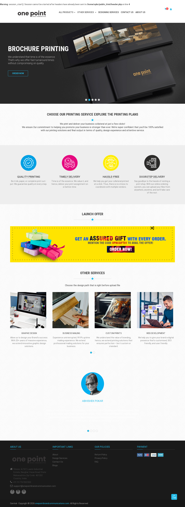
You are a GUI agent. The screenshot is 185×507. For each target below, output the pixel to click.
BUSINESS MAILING (71, 333)
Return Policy (101, 454)
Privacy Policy (101, 458)
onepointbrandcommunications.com (52, 503)
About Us (140, 12)
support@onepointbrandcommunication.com (35, 486)
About (55, 454)
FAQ (96, 462)
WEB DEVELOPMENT (155, 333)
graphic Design (29, 333)
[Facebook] (12, 492)
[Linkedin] (24, 492)
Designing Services (108, 12)
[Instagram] (18, 492)
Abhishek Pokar (92, 400)
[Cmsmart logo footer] (29, 459)
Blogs (55, 465)
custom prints (114, 333)
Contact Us (127, 12)
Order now (18, 73)
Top (174, 497)
